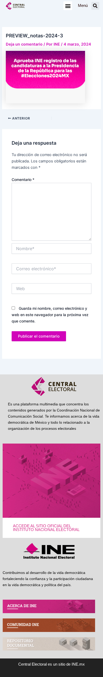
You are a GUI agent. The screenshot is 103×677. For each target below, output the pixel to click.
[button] (67, 5)
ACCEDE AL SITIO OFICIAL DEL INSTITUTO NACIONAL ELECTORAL (46, 528)
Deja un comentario (24, 44)
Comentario (23, 179)
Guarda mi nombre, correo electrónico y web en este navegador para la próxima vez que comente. (50, 314)
